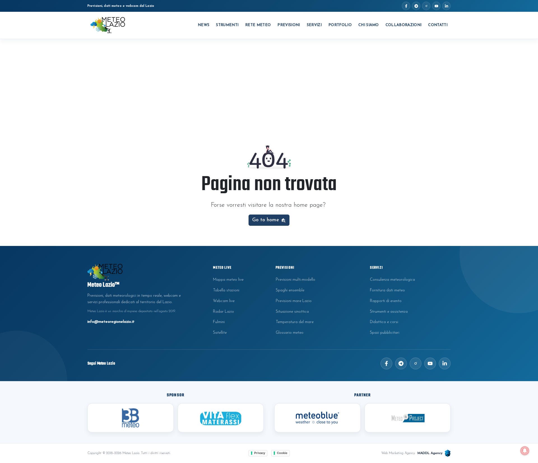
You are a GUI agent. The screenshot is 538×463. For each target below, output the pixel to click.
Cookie (282, 453)
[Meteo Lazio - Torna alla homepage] (137, 272)
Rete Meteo (258, 25)
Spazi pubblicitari (384, 333)
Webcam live (224, 301)
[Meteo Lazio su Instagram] (426, 6)
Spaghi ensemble (290, 290)
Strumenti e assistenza (389, 312)
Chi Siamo (368, 25)
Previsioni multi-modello (295, 280)
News (203, 25)
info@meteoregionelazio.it (110, 322)
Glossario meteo (289, 333)
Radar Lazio (223, 312)
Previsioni (288, 25)
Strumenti (227, 25)
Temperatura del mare (295, 322)
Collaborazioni (404, 25)
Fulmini (219, 322)
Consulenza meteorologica (392, 280)
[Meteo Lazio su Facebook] (406, 6)
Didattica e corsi (384, 322)
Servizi (314, 25)
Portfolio (340, 25)
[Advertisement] (269, 81)
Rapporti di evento (386, 301)
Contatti (437, 25)
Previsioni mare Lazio (294, 301)
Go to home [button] (266, 220)
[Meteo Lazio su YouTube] (436, 6)
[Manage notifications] (524, 450)
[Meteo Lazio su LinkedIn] (446, 6)
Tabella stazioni (226, 290)
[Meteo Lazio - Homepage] (107, 25)
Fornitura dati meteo (387, 290)
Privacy (259, 453)
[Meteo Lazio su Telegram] (416, 6)
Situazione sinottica (292, 312)
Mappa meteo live (228, 280)
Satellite (220, 333)
